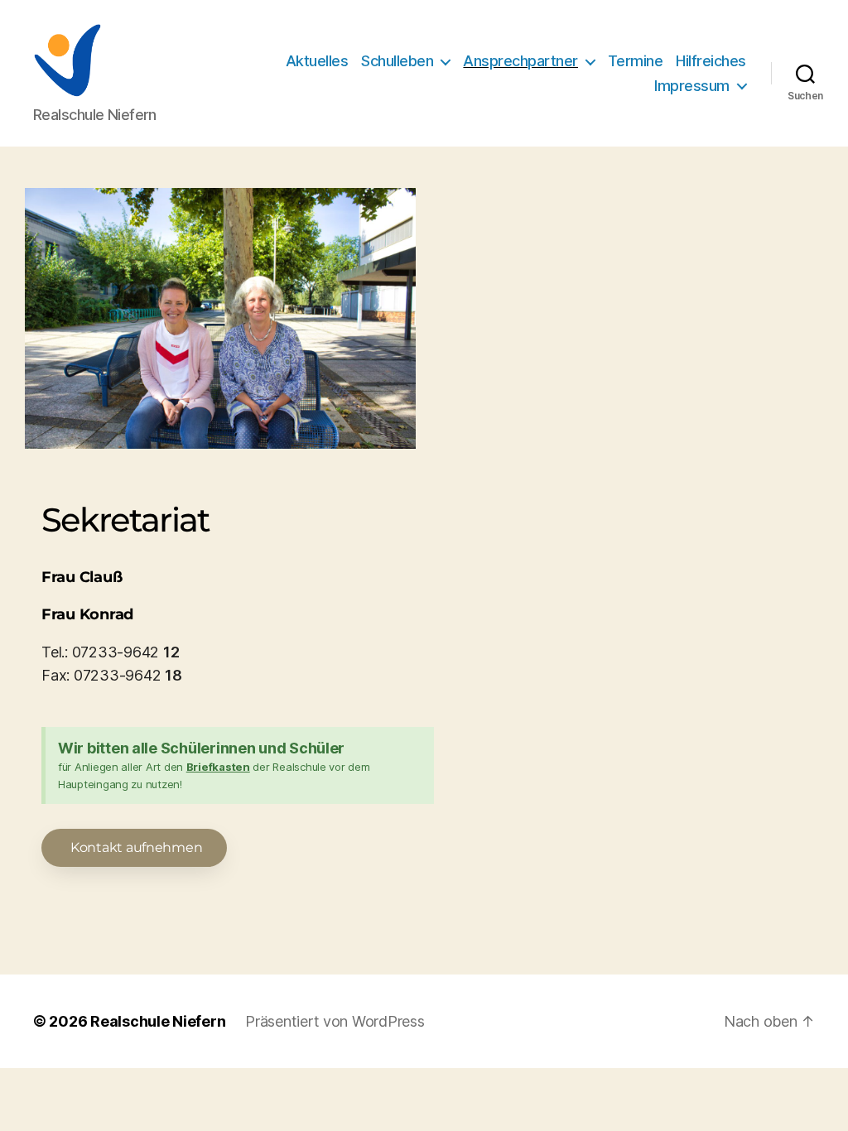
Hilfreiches (711, 61)
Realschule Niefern (157, 1021)
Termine (635, 61)
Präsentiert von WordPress (334, 1021)
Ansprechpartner (520, 61)
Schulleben (397, 61)
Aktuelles (317, 61)
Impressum (692, 85)
